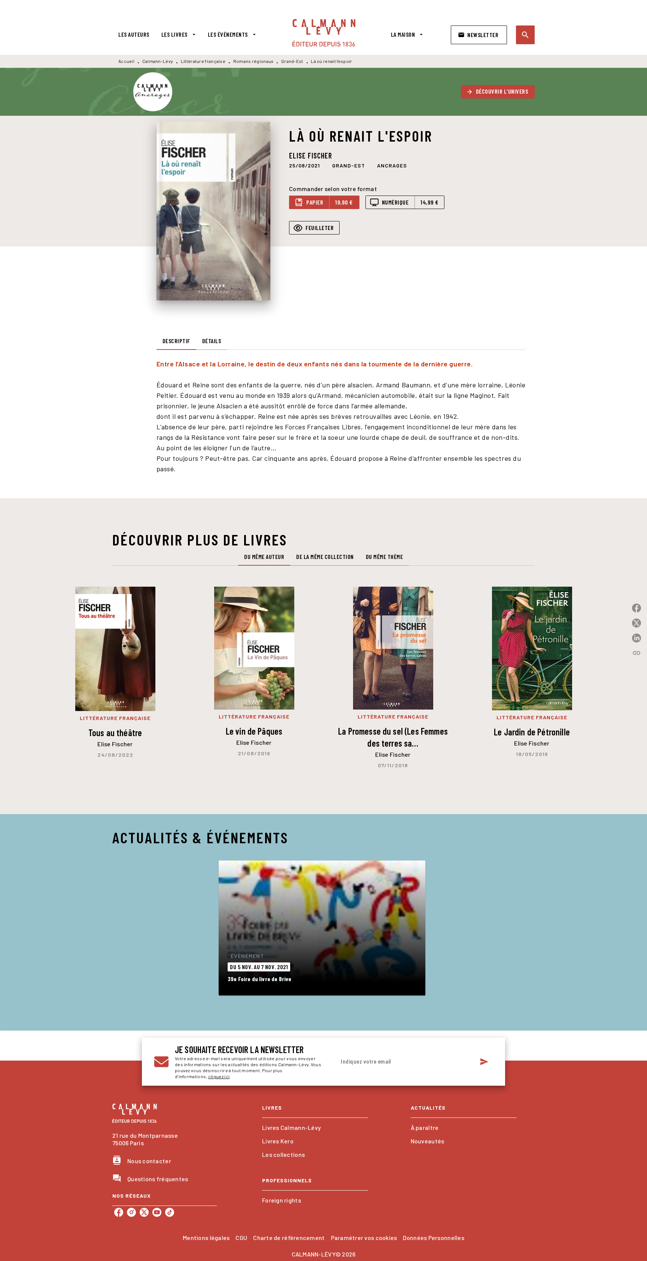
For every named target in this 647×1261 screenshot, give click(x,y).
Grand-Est (292, 61)
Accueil (126, 61)
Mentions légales (206, 1237)
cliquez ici (219, 1076)
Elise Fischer (310, 155)
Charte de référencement (289, 1237)
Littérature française (203, 61)
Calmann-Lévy (157, 61)
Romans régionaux (253, 61)
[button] (479, 34)
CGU (241, 1237)
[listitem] (118, 1212)
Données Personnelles (433, 1237)
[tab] (133, 34)
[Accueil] (323, 33)
